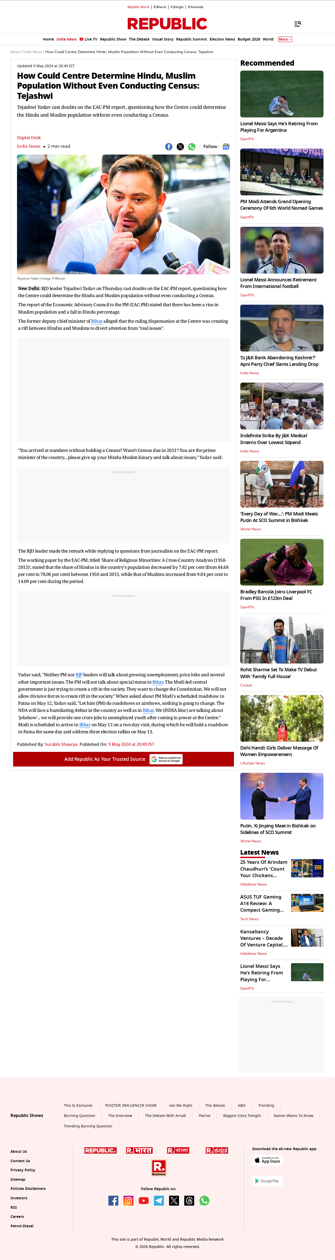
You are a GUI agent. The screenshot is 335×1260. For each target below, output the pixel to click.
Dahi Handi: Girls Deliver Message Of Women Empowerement (279, 751)
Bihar (97, 321)
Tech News (249, 919)
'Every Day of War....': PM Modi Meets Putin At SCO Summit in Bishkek (279, 517)
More (283, 39)
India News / (33, 52)
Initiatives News (253, 884)
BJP (79, 675)
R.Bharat (160, 7)
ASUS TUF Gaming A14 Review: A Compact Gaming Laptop (260, 907)
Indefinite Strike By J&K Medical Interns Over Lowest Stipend (273, 439)
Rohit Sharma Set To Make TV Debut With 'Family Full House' (278, 673)
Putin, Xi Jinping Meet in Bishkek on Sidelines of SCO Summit (278, 829)
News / (16, 52)
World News (250, 529)
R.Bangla (177, 7)
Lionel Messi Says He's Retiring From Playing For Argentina (278, 127)
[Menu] (295, 23)
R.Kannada (195, 7)
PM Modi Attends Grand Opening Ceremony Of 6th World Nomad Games (281, 205)
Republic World (138, 7)
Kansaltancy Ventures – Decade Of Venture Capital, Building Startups (262, 941)
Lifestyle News (252, 763)
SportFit (247, 139)
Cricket (246, 685)
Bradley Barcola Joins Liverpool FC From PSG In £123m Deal (276, 595)
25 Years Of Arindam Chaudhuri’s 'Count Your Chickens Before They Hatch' (263, 872)
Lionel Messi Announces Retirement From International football (278, 283)
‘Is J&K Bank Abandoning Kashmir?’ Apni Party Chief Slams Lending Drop (279, 361)
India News (28, 146)
